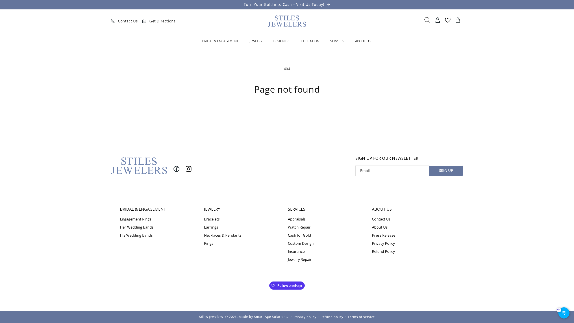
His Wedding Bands (136, 235)
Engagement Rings (135, 219)
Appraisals (297, 219)
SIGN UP (446, 170)
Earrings (211, 227)
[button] (221, 42)
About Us (380, 227)
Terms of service (361, 317)
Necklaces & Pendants (222, 235)
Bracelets (212, 219)
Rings (208, 243)
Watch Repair (299, 227)
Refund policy (332, 317)
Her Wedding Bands (137, 227)
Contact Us (128, 21)
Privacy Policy (383, 243)
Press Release (383, 235)
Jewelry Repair (300, 259)
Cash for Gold (299, 235)
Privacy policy (305, 317)
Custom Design (301, 243)
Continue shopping (287, 111)
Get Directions (162, 21)
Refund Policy (383, 251)
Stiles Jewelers (211, 316)
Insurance (296, 251)
